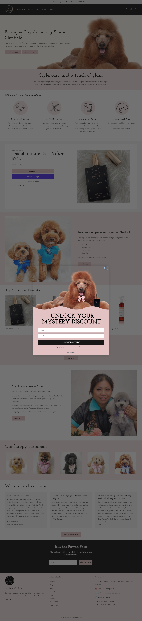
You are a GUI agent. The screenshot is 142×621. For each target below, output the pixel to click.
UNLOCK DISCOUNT (71, 342)
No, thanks (71, 352)
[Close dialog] (106, 268)
